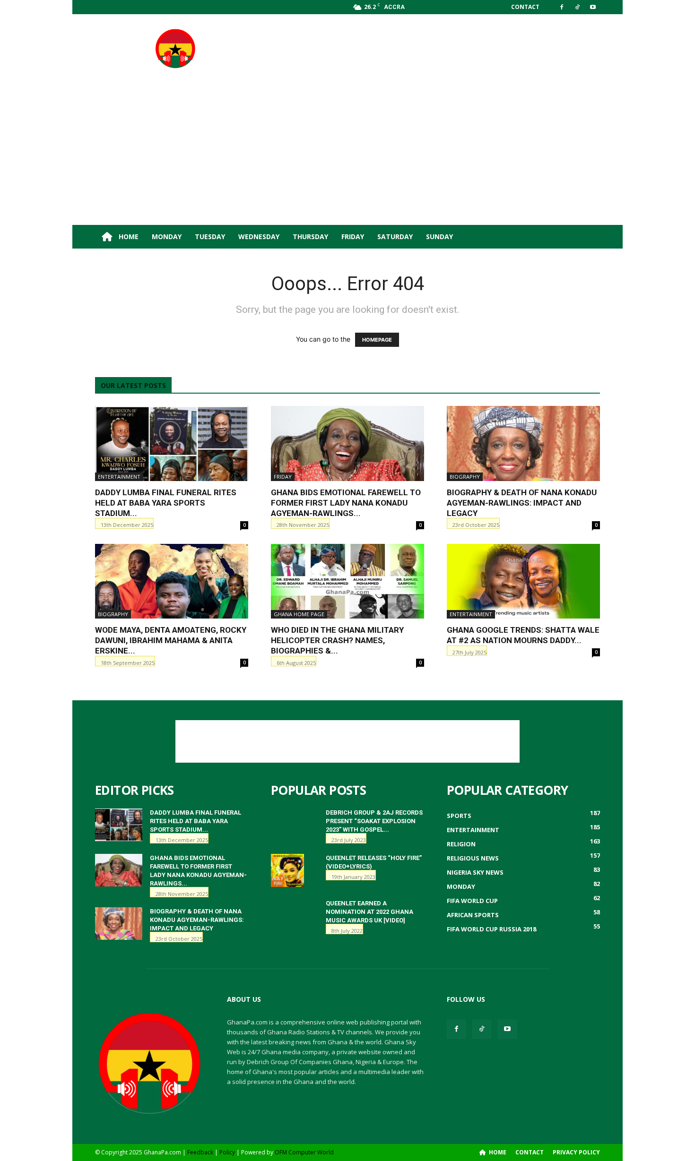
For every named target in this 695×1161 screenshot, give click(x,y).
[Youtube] (593, 7)
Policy (227, 1152)
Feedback (200, 1152)
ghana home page (299, 614)
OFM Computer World (304, 1152)
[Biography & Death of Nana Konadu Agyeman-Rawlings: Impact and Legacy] (523, 443)
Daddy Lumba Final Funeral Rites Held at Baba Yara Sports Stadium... (165, 503)
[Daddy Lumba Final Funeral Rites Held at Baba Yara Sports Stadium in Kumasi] (171, 443)
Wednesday (258, 236)
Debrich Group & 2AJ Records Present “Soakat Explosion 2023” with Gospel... (374, 821)
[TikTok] (577, 7)
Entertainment (119, 476)
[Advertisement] (428, 48)
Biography (465, 476)
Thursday (310, 236)
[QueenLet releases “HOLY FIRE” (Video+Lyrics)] (287, 870)
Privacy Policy (576, 1152)
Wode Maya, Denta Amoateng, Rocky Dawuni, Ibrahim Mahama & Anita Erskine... (170, 640)
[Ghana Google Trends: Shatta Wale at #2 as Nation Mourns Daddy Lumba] (523, 581)
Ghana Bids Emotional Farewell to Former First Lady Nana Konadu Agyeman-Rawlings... (346, 503)
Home (128, 236)
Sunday (439, 236)
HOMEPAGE (377, 339)
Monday (167, 236)
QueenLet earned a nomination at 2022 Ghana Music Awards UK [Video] (369, 912)
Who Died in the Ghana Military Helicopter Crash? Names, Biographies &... (337, 640)
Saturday (395, 236)
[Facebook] (562, 7)
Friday (352, 236)
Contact (525, 7)
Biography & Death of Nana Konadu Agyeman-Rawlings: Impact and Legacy (522, 503)
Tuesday (210, 236)
